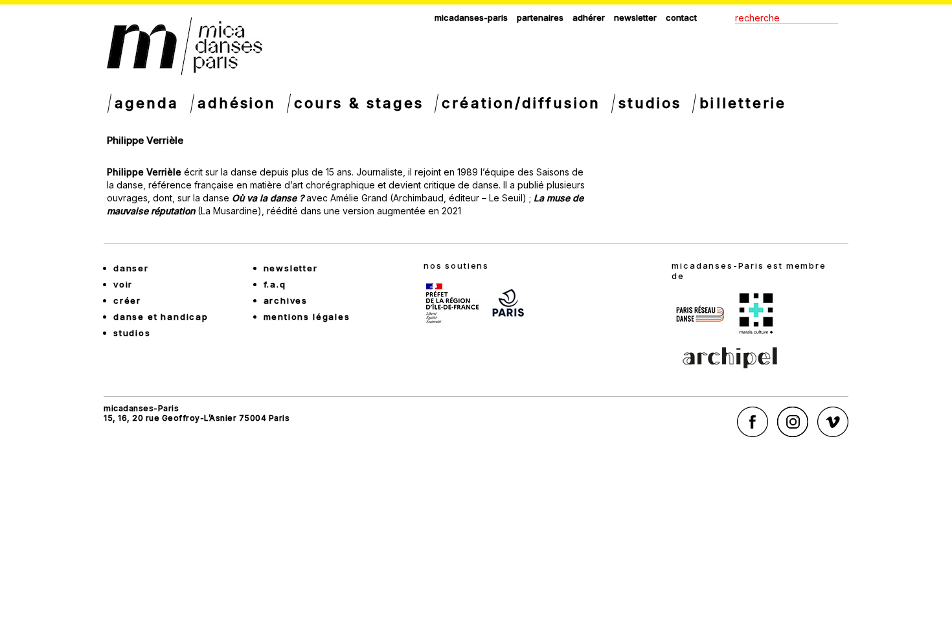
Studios (650, 103)
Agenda (147, 103)
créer (127, 300)
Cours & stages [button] (359, 103)
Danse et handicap (161, 316)
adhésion (237, 103)
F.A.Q (275, 284)
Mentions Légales (307, 316)
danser (131, 268)
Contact (681, 17)
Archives (286, 300)
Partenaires (540, 17)
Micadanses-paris (471, 17)
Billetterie (742, 103)
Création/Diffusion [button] (521, 103)
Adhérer (588, 17)
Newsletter (635, 17)
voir (123, 284)
